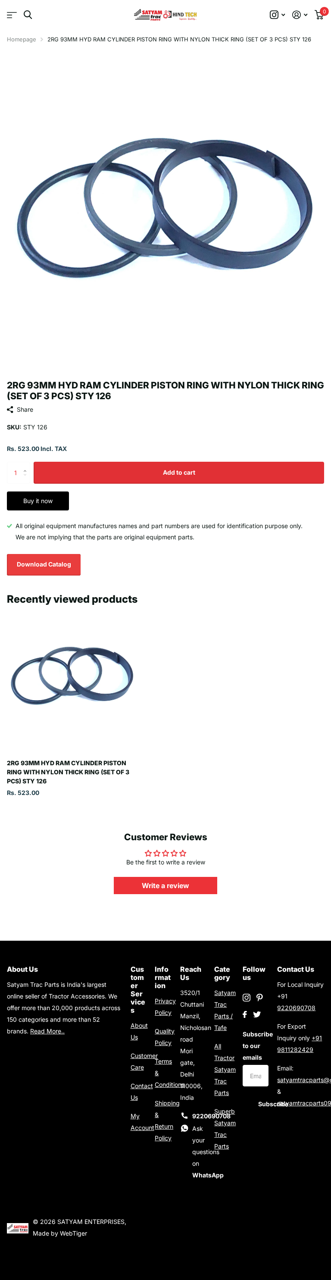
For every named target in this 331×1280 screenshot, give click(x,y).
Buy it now (38, 500)
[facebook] (245, 1014)
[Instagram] (246, 997)
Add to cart (179, 472)
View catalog (12, 15)
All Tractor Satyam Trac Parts (225, 1069)
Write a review (165, 885)
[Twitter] (257, 1014)
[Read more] (277, 15)
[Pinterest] (259, 997)
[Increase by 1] (26, 465)
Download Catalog (44, 564)
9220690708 (296, 1007)
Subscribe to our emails (256, 1045)
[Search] (28, 15)
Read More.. (47, 1031)
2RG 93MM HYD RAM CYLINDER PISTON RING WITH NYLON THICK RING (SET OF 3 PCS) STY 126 (68, 772)
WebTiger (73, 1233)
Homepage (21, 39)
